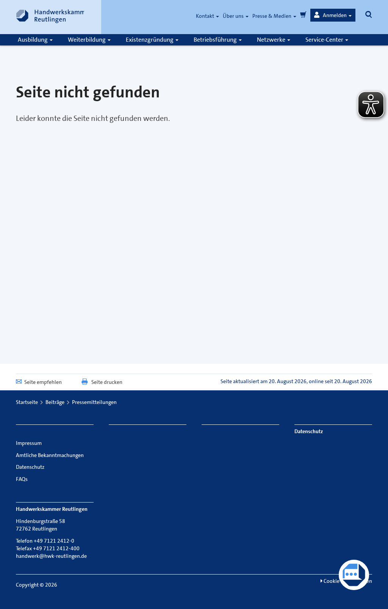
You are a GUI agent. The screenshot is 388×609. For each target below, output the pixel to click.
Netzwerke (271, 40)
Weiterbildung (87, 40)
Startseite (27, 402)
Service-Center (324, 40)
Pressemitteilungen (94, 402)
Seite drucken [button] (106, 382)
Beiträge (54, 402)
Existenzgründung (150, 40)
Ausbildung (33, 40)
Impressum (29, 443)
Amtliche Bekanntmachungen (50, 455)
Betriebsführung (216, 40)
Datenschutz (30, 466)
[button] (333, 15)
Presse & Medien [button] (272, 16)
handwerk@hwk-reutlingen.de (51, 556)
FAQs (22, 479)
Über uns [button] (234, 16)
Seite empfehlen (43, 382)
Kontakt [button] (205, 16)
